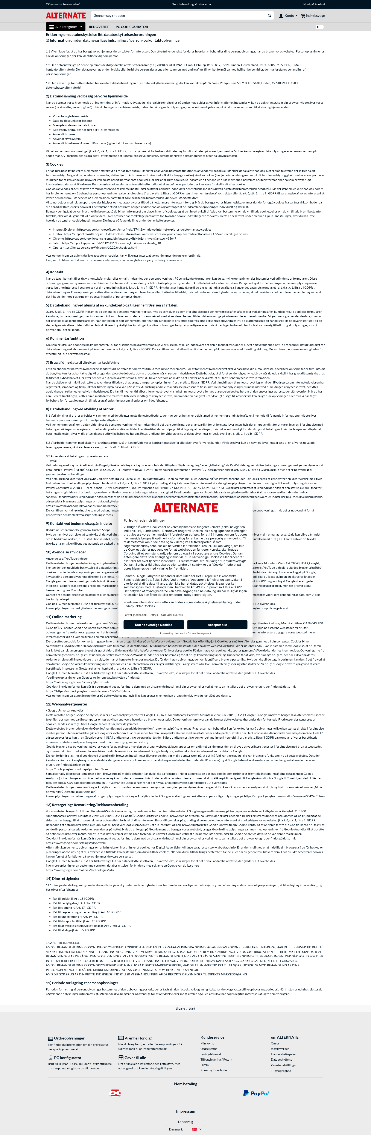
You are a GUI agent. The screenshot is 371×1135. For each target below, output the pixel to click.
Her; (49, 260)
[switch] (320, 27)
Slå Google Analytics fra (257, 778)
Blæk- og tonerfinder (214, 1070)
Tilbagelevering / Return (217, 1059)
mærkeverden (280, 1048)
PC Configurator (132, 27)
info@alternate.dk (155, 1048)
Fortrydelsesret (211, 1054)
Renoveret (99, 27)
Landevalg (185, 1122)
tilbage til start (185, 1008)
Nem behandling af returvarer (191, 4)
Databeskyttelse (281, 1059)
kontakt (320, 4)
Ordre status (209, 1048)
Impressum (185, 1111)
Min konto (207, 1043)
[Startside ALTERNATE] (66, 15)
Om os (275, 1043)
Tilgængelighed (281, 1071)
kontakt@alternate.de (60, 69)
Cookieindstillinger (284, 1065)
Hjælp (307, 4)
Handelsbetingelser (284, 1054)
